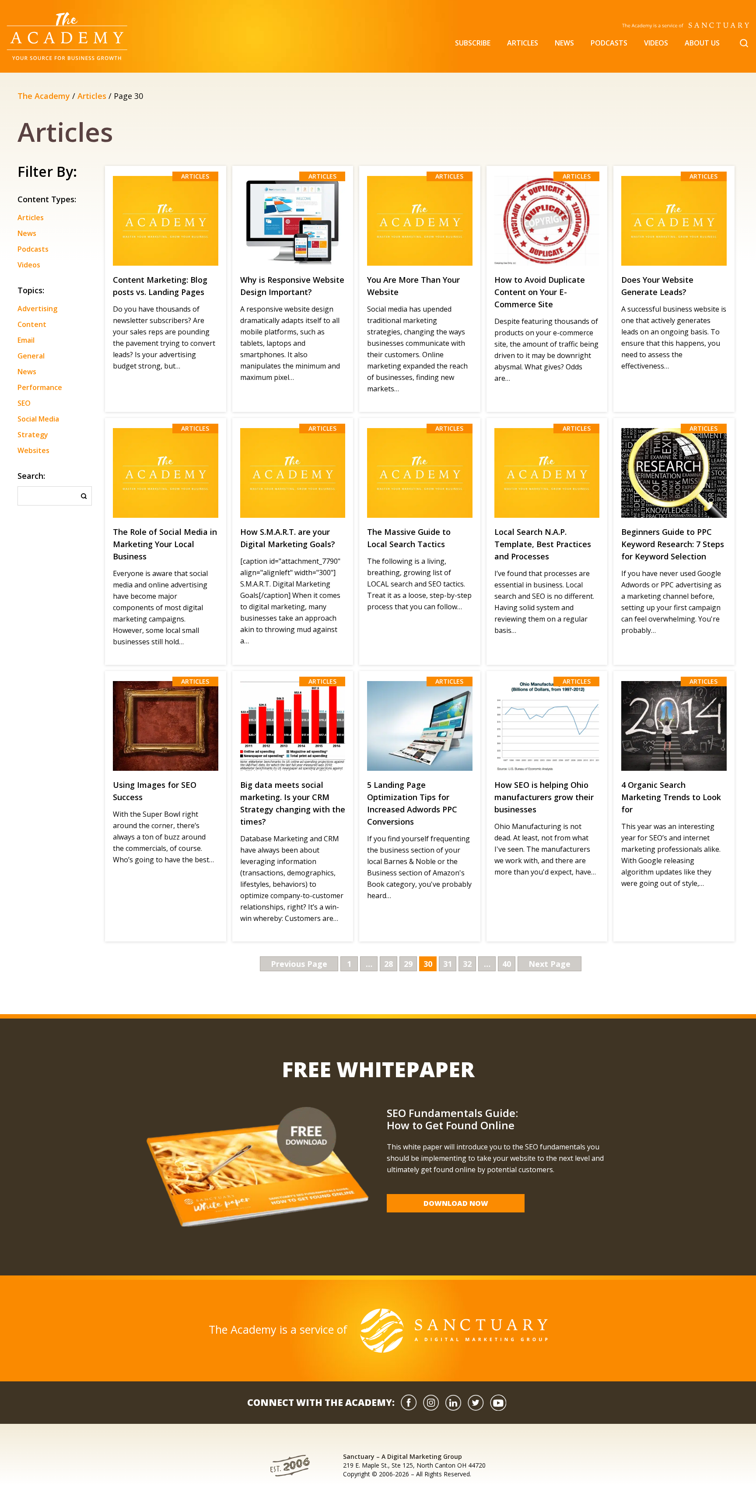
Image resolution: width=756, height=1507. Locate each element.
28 (388, 964)
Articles (522, 43)
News (564, 43)
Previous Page (299, 964)
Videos (656, 43)
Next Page (549, 964)
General (31, 356)
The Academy (44, 96)
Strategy (33, 434)
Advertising (37, 308)
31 (447, 964)
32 (467, 964)
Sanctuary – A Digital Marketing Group (402, 1456)
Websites (33, 450)
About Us (702, 43)
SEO (24, 403)
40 (506, 964)
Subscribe (472, 43)
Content (32, 324)
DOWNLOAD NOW (456, 1203)
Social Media (38, 419)
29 (408, 964)
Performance (40, 387)
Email (26, 340)
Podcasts (609, 43)
